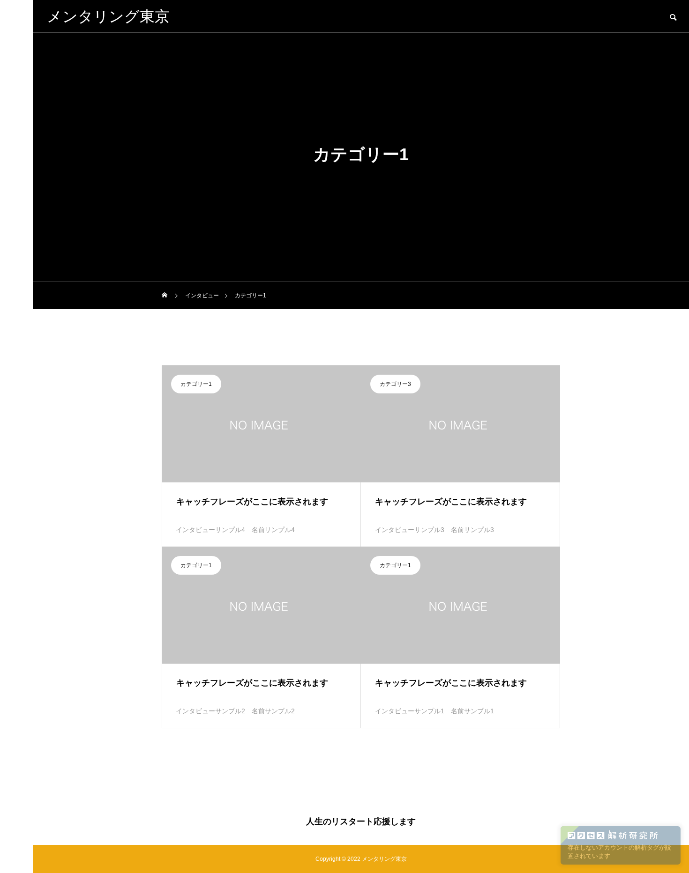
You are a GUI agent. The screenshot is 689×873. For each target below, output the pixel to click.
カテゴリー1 (196, 384)
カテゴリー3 (395, 384)
